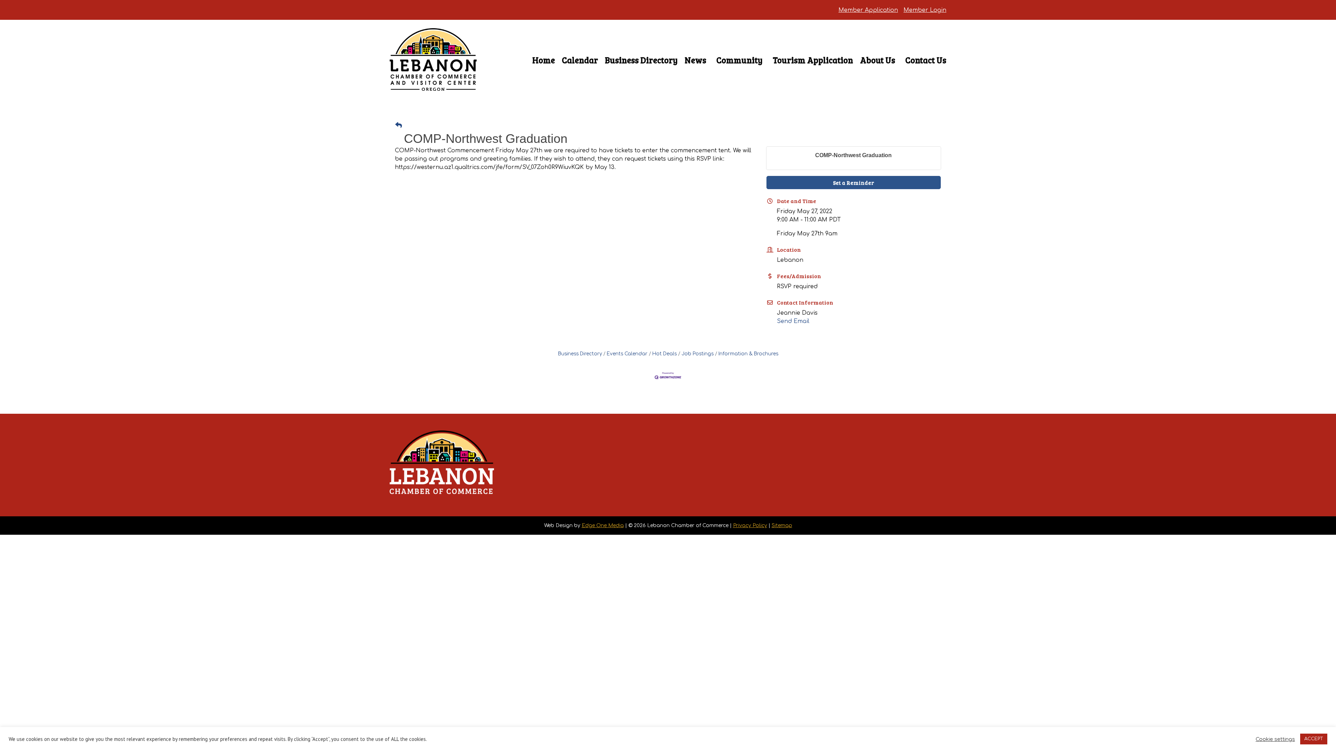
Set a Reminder (853, 182)
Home (543, 60)
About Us (877, 60)
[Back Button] (398, 126)
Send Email (793, 321)
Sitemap (782, 525)
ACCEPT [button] (1313, 738)
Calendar (580, 60)
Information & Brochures (748, 353)
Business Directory (641, 60)
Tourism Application (813, 60)
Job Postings (698, 353)
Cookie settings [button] (1275, 739)
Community (739, 60)
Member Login (925, 10)
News (695, 60)
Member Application (868, 10)
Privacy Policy (750, 525)
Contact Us (925, 60)
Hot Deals (664, 353)
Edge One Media (603, 525)
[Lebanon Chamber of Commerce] (433, 78)
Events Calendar (627, 353)
